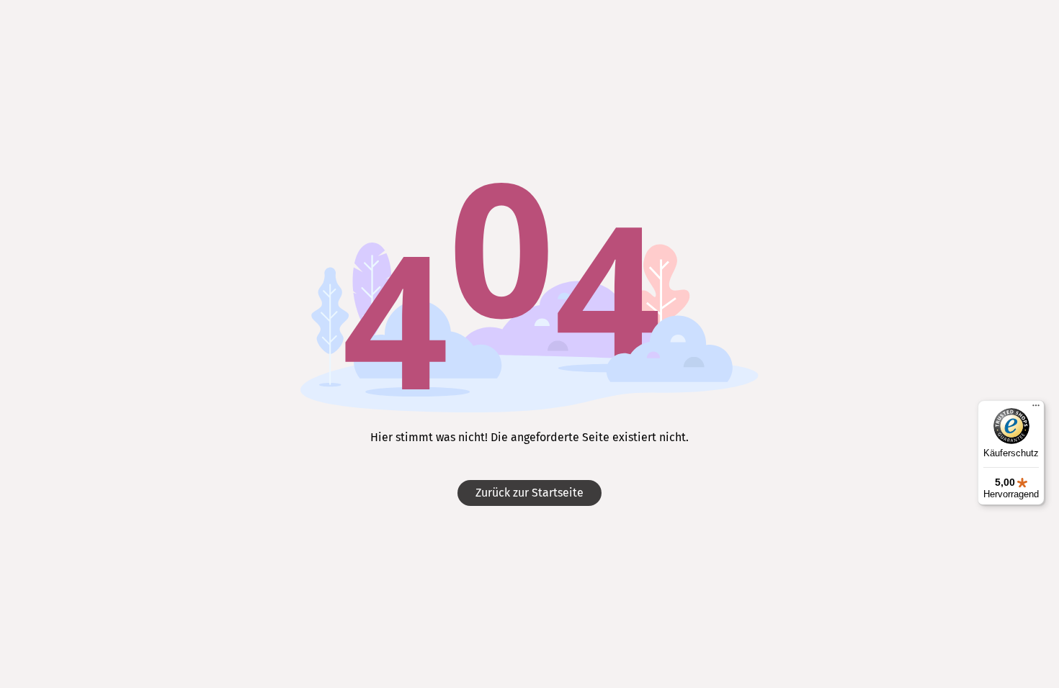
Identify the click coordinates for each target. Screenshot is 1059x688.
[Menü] (1036, 408)
